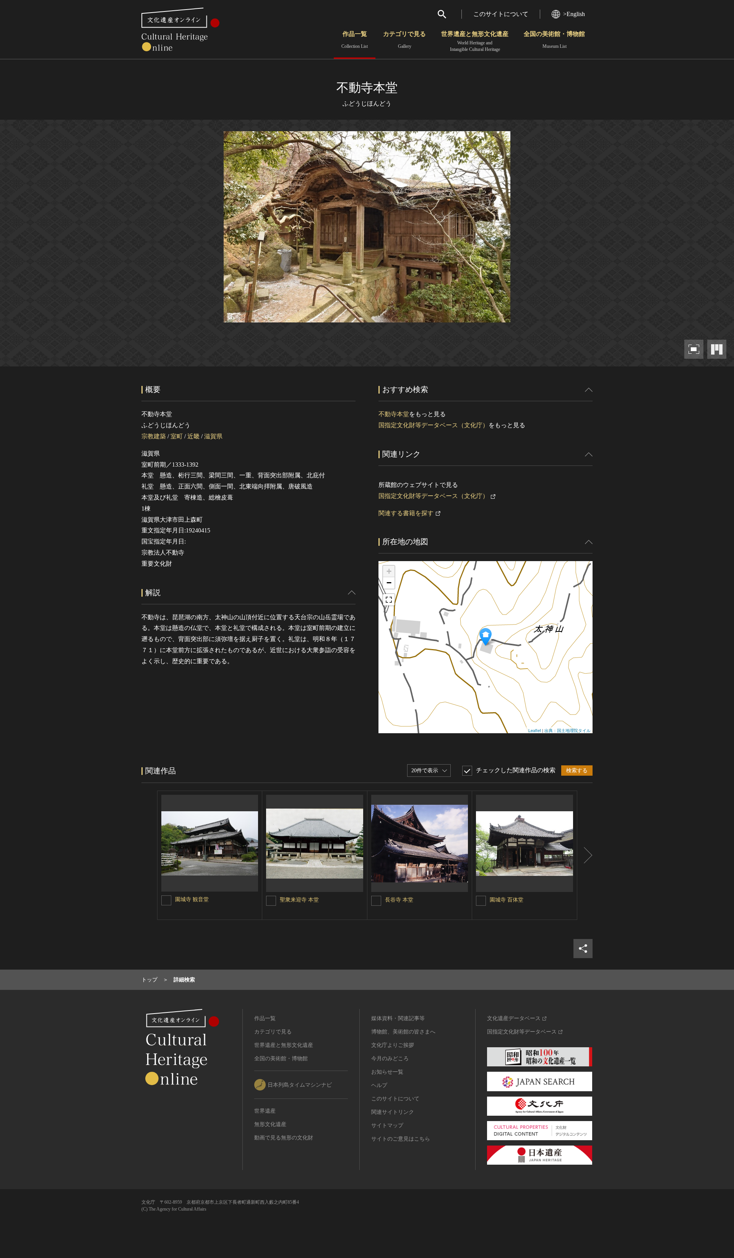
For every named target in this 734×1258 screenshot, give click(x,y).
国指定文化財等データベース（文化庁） (433, 425)
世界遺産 (265, 1111)
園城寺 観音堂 (192, 899)
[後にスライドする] (585, 855)
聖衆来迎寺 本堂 (299, 900)
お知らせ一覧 (387, 1072)
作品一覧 (354, 40)
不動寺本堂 (393, 414)
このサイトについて (500, 14)
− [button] (388, 583)
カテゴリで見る (404, 40)
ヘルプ (379, 1085)
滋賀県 (213, 436)
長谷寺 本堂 (399, 900)
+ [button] (388, 571)
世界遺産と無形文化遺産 (474, 41)
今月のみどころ (390, 1058)
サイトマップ (387, 1125)
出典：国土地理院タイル (567, 730)
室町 (177, 436)
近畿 (193, 436)
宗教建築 (153, 436)
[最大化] (389, 599)
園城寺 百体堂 (506, 900)
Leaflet (534, 730)
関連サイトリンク (392, 1112)
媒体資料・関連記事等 (398, 1018)
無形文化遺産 (270, 1124)
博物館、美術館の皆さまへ (403, 1032)
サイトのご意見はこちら (400, 1139)
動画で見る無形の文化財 (283, 1138)
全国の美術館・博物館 (554, 40)
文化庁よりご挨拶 (392, 1045)
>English (574, 14)
